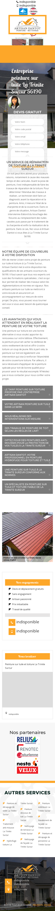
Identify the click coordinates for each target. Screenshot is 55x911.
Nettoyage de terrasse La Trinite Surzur (27, 830)
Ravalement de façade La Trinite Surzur (45, 824)
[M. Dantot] (27, 24)
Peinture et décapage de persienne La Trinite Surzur (45, 839)
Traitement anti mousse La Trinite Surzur (8, 829)
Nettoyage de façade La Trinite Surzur (27, 843)
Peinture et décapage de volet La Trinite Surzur (10, 809)
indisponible (27, 2)
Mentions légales (42, 904)
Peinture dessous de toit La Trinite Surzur (26, 815)
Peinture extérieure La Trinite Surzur (44, 807)
